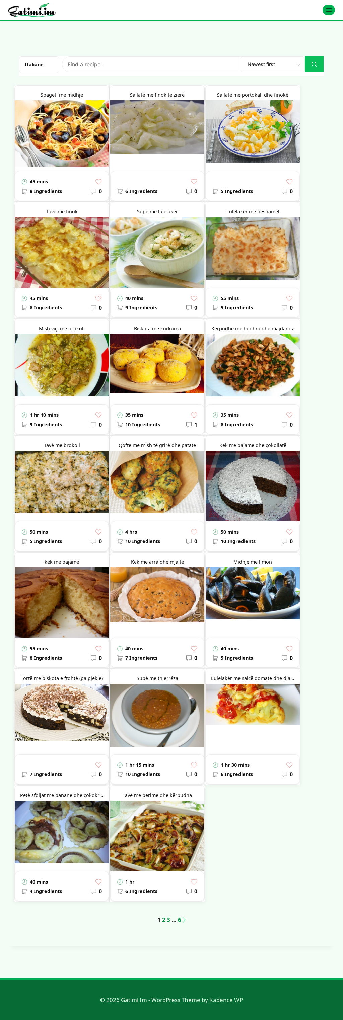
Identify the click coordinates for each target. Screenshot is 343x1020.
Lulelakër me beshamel (252, 211)
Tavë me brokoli (62, 445)
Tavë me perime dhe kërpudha (157, 795)
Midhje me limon (252, 562)
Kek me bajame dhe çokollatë (252, 445)
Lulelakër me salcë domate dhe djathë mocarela (255, 678)
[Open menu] (329, 10)
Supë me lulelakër (157, 211)
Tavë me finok (62, 211)
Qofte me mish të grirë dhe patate (157, 445)
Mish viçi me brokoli (62, 328)
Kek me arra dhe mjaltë (157, 562)
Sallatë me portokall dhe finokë (252, 95)
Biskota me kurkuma (157, 328)
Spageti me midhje (62, 95)
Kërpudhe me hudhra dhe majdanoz (252, 328)
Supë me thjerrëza (157, 678)
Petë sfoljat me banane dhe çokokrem (63, 795)
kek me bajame (62, 562)
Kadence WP (226, 1000)
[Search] (314, 64)
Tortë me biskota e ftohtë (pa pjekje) (62, 678)
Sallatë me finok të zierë (157, 95)
